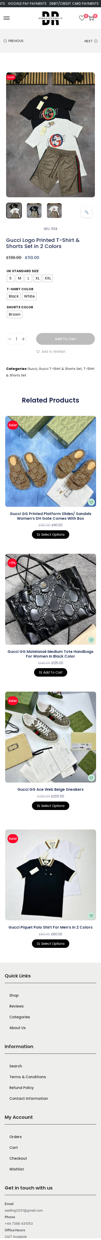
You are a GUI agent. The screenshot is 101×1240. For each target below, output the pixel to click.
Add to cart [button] (52, 672)
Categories (19, 1017)
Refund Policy (21, 1087)
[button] (51, 351)
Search (15, 1066)
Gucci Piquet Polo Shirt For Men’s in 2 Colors (50, 927)
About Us (17, 1027)
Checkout (18, 1158)
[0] (82, 18)
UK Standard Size (23, 271)
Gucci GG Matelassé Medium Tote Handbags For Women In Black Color (50, 653)
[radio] (10, 278)
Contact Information (28, 1098)
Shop (14, 995)
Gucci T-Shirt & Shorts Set (60, 368)
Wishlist (16, 1169)
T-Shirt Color (20, 289)
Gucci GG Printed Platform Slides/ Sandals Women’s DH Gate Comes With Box (50, 516)
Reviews (16, 1006)
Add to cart (65, 339)
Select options (53, 534)
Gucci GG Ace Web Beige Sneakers (50, 789)
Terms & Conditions (27, 1076)
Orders (15, 1136)
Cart (13, 1147)
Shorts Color (20, 307)
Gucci (32, 368)
